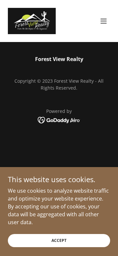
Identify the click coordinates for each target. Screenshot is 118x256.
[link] (32, 21)
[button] (103, 21)
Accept (59, 240)
